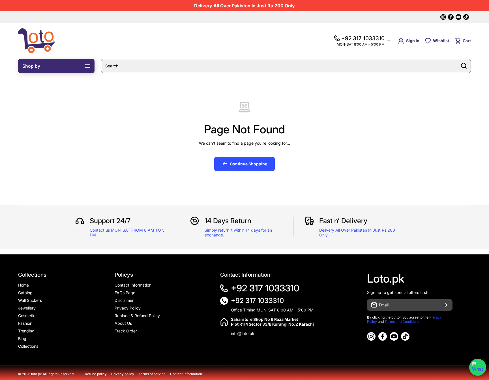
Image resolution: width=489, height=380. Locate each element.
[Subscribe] (445, 305)
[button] (463, 41)
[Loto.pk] (36, 40)
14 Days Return (228, 221)
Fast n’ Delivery (343, 221)
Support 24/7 (110, 221)
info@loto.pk (242, 333)
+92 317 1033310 (265, 288)
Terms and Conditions (402, 321)
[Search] (464, 66)
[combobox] (286, 66)
